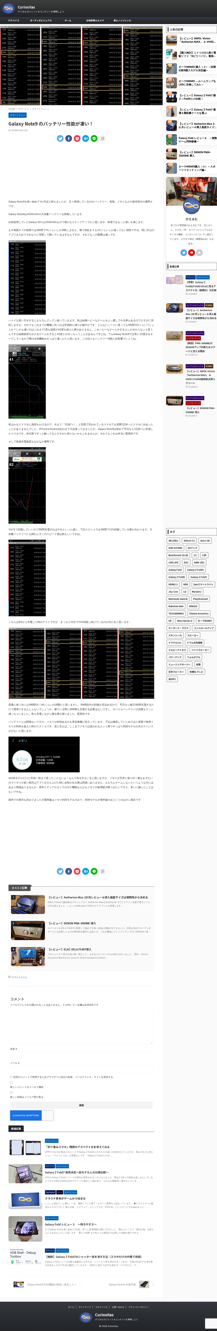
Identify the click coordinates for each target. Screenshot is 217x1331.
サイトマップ (85, 1307)
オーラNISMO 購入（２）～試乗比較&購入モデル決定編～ (197, 68)
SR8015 (193, 606)
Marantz (196, 591)
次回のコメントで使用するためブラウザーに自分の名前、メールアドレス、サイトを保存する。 (64, 1076)
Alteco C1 (189, 540)
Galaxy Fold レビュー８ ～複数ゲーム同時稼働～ (198, 139)
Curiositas (26, 7)
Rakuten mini (176, 606)
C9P (204, 555)
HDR (185, 584)
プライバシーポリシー (139, 1307)
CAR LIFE (173, 562)
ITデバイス (13, 20)
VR (170, 620)
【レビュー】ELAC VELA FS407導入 (69, 949)
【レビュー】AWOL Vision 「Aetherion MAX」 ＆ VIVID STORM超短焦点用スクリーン (196, 40)
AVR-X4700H (175, 548)
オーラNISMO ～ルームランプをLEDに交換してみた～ (197, 82)
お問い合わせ (118, 1307)
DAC (186, 562)
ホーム (71, 1307)
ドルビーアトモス (177, 650)
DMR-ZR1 (199, 562)
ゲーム (68, 20)
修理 (198, 664)
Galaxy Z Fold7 (199, 577)
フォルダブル (193, 657)
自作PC (172, 679)
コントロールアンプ (204, 628)
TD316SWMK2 (176, 613)
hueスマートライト (203, 584)
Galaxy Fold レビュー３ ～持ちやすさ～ (71, 1224)
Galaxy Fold (175, 569)
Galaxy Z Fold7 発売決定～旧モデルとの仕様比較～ (77, 1172)
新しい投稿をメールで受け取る (26, 1096)
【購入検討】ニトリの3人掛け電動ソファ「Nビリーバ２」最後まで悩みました (197, 54)
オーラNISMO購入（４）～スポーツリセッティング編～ (197, 168)
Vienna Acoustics (199, 613)
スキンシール (175, 635)
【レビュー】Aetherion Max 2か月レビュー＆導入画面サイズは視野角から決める (97, 897)
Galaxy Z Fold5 (177, 577)
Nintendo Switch (178, 599)
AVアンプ (192, 548)
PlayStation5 (200, 599)
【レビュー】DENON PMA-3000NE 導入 (71, 923)
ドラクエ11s (175, 642)
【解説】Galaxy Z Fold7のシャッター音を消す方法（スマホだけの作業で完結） (94, 1257)
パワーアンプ (175, 657)
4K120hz (173, 540)
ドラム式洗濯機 (194, 642)
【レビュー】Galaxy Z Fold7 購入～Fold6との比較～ (197, 97)
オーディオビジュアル (41, 20)
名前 (13, 1048)
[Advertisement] (81, 170)
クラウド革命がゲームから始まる (65, 1198)
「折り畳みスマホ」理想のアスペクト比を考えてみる (77, 1147)
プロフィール (101, 1307)
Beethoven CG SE (178, 555)
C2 (195, 555)
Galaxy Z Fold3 (195, 569)
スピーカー (192, 635)
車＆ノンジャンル (122, 20)
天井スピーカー (176, 671)
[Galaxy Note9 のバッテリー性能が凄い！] (85, 138)
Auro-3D (205, 540)
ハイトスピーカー (200, 650)
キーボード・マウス (178, 628)
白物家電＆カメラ (95, 20)
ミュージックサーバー (180, 664)
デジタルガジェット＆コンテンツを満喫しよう (116, 1319)
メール (14, 1062)
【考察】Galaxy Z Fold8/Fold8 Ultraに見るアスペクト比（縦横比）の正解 (201, 286)
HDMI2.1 (173, 584)
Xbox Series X (184, 620)
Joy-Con (173, 591)
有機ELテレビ (196, 671)
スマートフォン (19, 977)
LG (184, 591)
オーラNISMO (205, 620)
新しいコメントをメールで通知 (26, 1086)
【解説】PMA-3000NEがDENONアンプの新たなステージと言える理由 (200, 347)
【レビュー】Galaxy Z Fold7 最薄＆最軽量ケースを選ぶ (197, 111)
